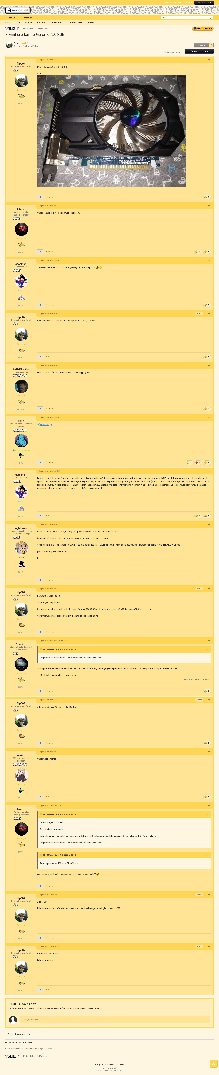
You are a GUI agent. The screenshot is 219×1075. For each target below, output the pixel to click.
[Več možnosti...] (209, 60)
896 (21, 252)
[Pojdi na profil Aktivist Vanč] (21, 386)
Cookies (120, 1064)
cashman (20, 263)
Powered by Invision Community (109, 1071)
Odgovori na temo (199, 51)
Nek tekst (41, 22)
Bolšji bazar (35, 46)
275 (21, 687)
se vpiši (73, 1008)
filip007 (20, 63)
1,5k (22, 305)
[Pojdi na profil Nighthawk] (21, 548)
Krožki (7, 22)
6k (21, 463)
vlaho (21, 420)
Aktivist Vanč (21, 369)
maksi (20, 755)
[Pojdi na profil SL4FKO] (21, 664)
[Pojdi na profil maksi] (21, 775)
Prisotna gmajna (75, 22)
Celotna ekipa (57, 22)
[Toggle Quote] (41, 649)
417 (21, 572)
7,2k (22, 797)
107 (21, 104)
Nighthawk (20, 528)
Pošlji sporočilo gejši (104, 1064)
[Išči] (209, 17)
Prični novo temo (172, 52)
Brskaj (12, 17)
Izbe (18, 22)
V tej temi (198, 17)
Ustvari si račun (204, 2)
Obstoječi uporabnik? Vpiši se (177, 2)
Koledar (28, 22)
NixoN (20, 209)
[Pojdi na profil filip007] (9, 45)
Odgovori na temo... (33, 1019)
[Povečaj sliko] (44, 424)
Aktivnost (28, 17)
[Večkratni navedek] (40, 197)
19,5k (21, 409)
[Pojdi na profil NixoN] (21, 229)
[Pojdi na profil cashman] (21, 281)
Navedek (50, 197)
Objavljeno (49, 60)
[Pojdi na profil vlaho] (21, 440)
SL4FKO (21, 644)
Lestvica (90, 22)
